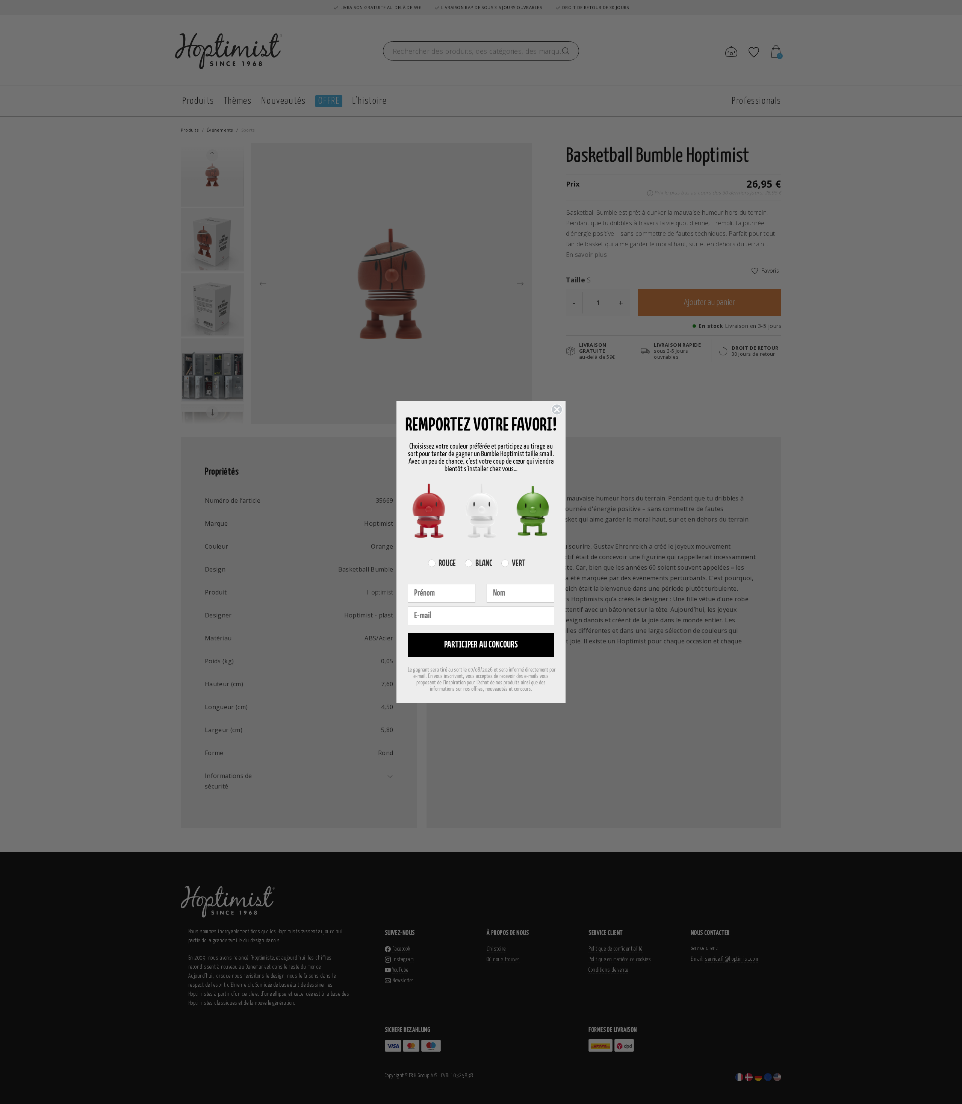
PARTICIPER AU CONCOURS (481, 645)
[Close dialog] (557, 409)
